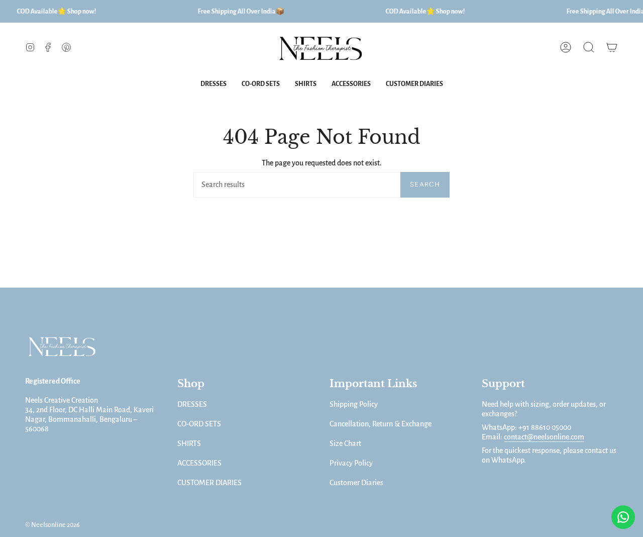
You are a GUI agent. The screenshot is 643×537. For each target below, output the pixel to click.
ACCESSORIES (199, 463)
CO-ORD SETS (199, 424)
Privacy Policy (351, 463)
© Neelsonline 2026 (52, 524)
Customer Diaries (356, 483)
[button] (588, 47)
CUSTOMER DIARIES (209, 483)
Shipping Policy (354, 404)
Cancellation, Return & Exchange (381, 424)
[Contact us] (623, 517)
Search (425, 184)
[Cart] (611, 47)
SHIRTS (189, 443)
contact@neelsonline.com (544, 437)
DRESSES (192, 404)
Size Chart (345, 443)
